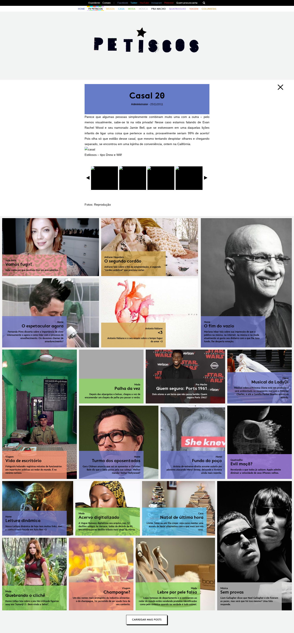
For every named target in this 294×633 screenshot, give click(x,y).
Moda (131, 8)
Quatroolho (177, 8)
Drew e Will (113, 154)
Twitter (133, 3)
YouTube (144, 3)
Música (143, 8)
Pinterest (168, 3)
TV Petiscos (95, 8)
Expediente (94, 3)
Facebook (123, 3)
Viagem (193, 8)
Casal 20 (147, 95)
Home (81, 8)
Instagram (156, 3)
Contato (106, 3)
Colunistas (209, 8)
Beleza (110, 8)
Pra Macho (158, 8)
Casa (121, 8)
